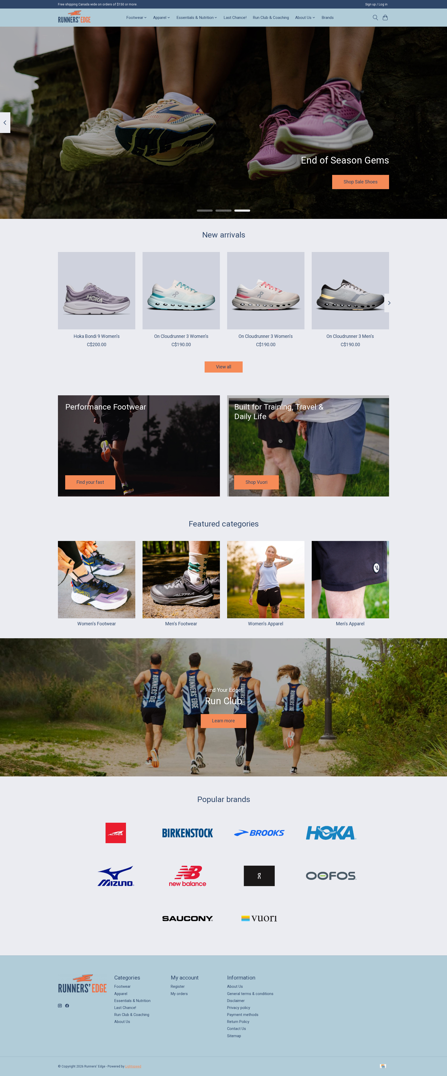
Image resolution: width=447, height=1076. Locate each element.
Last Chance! (235, 17)
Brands (328, 17)
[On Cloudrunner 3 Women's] (181, 290)
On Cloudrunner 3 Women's (181, 336)
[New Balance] (187, 876)
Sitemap (234, 1036)
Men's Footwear (181, 623)
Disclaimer (236, 1000)
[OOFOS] (331, 876)
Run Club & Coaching (271, 17)
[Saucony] (187, 919)
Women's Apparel (265, 623)
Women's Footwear (96, 623)
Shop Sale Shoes (361, 181)
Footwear (122, 986)
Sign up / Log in (376, 4)
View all (223, 366)
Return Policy (238, 1021)
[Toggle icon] (375, 17)
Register (178, 986)
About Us (122, 1021)
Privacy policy (238, 1007)
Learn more (223, 720)
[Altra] (116, 833)
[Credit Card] (383, 1066)
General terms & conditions (250, 993)
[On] (259, 876)
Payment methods (242, 1014)
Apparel (120, 993)
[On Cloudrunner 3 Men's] (350, 290)
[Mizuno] (116, 876)
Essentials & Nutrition (132, 1000)
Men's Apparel (350, 623)
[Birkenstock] (187, 833)
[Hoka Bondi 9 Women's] (96, 290)
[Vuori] (259, 919)
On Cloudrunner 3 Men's (350, 336)
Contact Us (236, 1028)
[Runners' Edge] (74, 17)
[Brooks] (259, 833)
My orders (179, 993)
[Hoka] (331, 833)
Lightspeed (133, 1066)
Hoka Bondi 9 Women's (97, 336)
